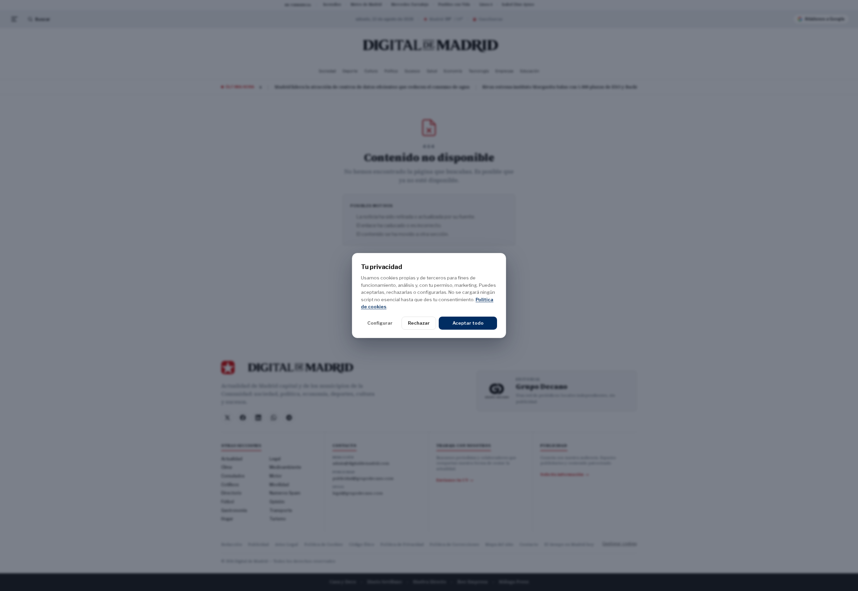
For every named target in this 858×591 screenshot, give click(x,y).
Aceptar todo (468, 323)
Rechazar (419, 323)
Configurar (379, 323)
